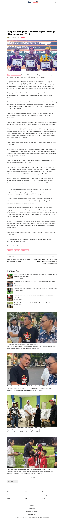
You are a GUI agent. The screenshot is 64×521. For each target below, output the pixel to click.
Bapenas (10, 250)
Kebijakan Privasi (32, 514)
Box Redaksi (32, 508)
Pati (8, 495)
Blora (43, 491)
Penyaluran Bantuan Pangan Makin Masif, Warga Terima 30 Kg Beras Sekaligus (34, 302)
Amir (10, 37)
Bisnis (26, 498)
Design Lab (36, 517)
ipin (21, 285)
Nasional (27, 495)
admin (21, 278)
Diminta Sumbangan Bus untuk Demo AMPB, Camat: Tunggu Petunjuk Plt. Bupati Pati (29, 385)
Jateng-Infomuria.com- (14, 75)
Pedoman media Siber (32, 511)
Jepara (9, 491)
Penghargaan (25, 250)
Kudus (8, 498)
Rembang (44, 495)
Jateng (23, 37)
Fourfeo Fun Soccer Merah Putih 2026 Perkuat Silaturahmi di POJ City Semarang (28, 469)
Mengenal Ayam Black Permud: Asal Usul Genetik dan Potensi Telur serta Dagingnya (35, 288)
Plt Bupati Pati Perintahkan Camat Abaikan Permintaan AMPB (23, 344)
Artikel (43, 498)
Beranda (32, 505)
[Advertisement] (32, 17)
